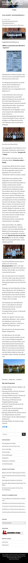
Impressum (5, 542)
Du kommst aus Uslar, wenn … (18, 503)
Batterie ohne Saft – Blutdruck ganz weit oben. (13, 472)
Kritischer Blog (6, 452)
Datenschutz (5, 545)
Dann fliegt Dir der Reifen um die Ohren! (12, 480)
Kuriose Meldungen (7, 455)
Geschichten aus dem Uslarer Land (11, 446)
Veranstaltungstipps (7, 464)
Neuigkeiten (5, 458)
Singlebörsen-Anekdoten (8, 461)
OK (7, 560)
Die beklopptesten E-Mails (9, 443)
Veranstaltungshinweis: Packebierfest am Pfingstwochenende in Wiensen (13, 23)
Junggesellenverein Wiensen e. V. (10, 42)
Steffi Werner (5, 503)
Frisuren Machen (6, 498)
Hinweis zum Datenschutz (15, 560)
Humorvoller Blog (6, 449)
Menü (14, 9)
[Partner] (13, 534)
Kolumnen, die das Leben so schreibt (12, 3)
